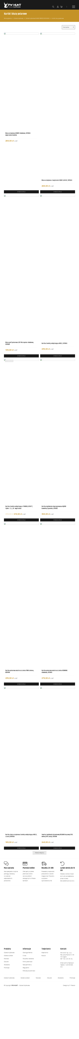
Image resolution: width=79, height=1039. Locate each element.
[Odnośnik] (58, 7)
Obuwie (6, 961)
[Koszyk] (61, 7)
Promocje (6, 968)
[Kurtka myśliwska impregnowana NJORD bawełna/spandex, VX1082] (57, 431)
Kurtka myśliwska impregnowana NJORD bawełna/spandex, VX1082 (54, 507)
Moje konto (45, 952)
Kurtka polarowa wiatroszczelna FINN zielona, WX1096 (19, 671)
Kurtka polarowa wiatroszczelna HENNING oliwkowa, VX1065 (54, 671)
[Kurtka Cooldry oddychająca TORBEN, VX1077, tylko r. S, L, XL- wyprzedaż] (21, 431)
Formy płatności (27, 961)
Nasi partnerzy (27, 965)
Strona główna (8, 18)
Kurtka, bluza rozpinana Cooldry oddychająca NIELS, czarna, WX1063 (21, 835)
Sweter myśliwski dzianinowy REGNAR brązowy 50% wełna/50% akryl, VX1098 (57, 835)
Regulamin (26, 968)
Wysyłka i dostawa (28, 959)
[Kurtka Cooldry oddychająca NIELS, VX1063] (57, 267)
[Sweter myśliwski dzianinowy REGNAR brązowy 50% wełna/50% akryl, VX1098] (57, 759)
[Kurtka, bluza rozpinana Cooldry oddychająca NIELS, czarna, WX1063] (21, 759)
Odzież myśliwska (18, 18)
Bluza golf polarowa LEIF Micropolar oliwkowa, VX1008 (19, 343)
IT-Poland (72, 985)
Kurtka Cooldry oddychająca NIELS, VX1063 (54, 343)
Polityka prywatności (29, 971)
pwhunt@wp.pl (69, 963)
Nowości (6, 959)
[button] (53, 6)
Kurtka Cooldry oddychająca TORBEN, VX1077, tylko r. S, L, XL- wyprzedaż (19, 507)
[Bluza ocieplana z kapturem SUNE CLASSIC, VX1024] (57, 105)
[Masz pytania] (6, 864)
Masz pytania (9, 868)
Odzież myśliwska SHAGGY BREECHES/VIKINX (38, 18)
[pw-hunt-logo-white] (12, 5)
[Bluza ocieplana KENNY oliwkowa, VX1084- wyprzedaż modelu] (21, 59)
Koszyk (44, 955)
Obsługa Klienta (27, 952)
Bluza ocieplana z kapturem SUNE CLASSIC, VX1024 (57, 180)
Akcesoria (7, 965)
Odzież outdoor (8, 955)
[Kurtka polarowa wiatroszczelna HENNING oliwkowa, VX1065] (57, 595)
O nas (24, 955)
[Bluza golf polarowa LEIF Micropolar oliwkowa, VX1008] (21, 267)
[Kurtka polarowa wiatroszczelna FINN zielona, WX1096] (21, 595)
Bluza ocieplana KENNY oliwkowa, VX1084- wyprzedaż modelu (18, 134)
